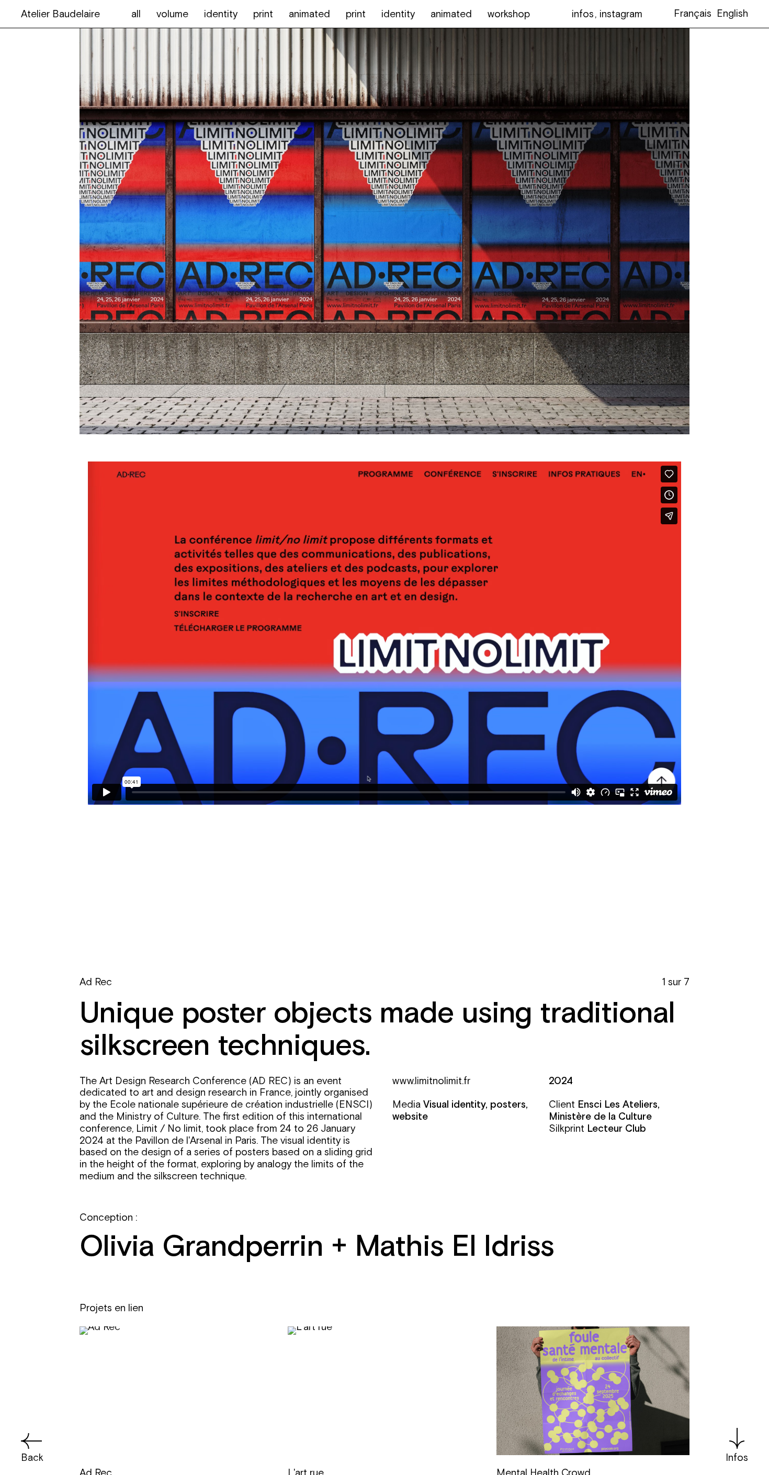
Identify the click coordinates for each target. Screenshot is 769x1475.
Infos (737, 1457)
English (732, 13)
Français (692, 13)
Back (32, 1457)
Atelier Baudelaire (60, 13)
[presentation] (232, 682)
